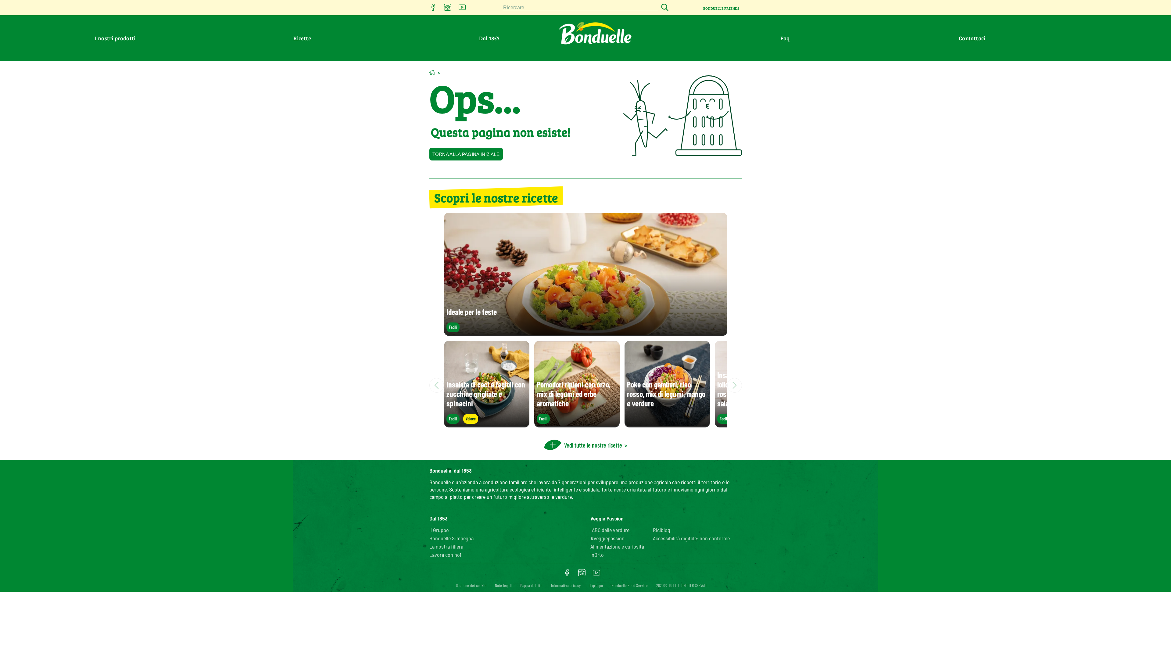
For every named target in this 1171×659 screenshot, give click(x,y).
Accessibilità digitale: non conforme (691, 538)
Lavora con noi (445, 554)
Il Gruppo (439, 530)
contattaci (972, 38)
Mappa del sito (531, 585)
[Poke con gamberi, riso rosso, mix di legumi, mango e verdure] (667, 424)
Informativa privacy (566, 585)
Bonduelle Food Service (629, 585)
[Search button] (664, 8)
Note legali (503, 585)
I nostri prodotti (115, 38)
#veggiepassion (607, 538)
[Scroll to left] (436, 385)
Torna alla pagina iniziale (466, 154)
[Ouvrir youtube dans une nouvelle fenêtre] (462, 9)
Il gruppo (596, 585)
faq (785, 38)
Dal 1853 (489, 38)
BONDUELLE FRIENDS (721, 8)
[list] (585, 385)
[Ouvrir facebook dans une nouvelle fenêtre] (433, 9)
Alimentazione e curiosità (617, 546)
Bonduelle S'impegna (451, 538)
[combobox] (580, 8)
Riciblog (661, 530)
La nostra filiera (446, 546)
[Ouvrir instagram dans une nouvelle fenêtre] (447, 9)
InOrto (597, 554)
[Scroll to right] (734, 385)
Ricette (302, 38)
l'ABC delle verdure (609, 530)
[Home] (432, 72)
